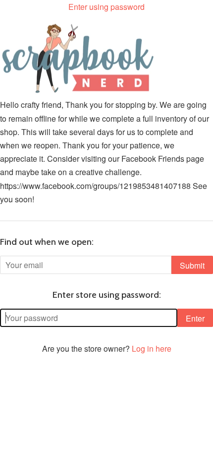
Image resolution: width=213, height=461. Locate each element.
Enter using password (106, 6)
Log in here (151, 348)
